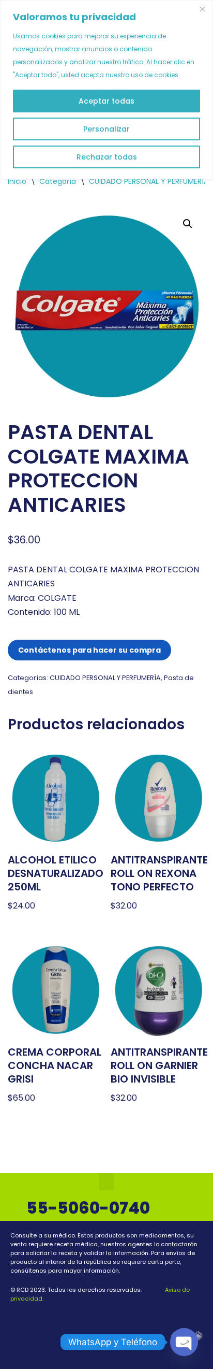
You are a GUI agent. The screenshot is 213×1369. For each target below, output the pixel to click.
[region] (106, 89)
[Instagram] (112, 1317)
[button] (187, 223)
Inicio (17, 181)
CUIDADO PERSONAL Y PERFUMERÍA (148, 181)
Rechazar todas (107, 157)
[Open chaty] (184, 1342)
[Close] (202, 9)
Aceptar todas (106, 101)
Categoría (57, 181)
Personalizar (106, 129)
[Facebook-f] (100, 1317)
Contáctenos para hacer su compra (89, 650)
